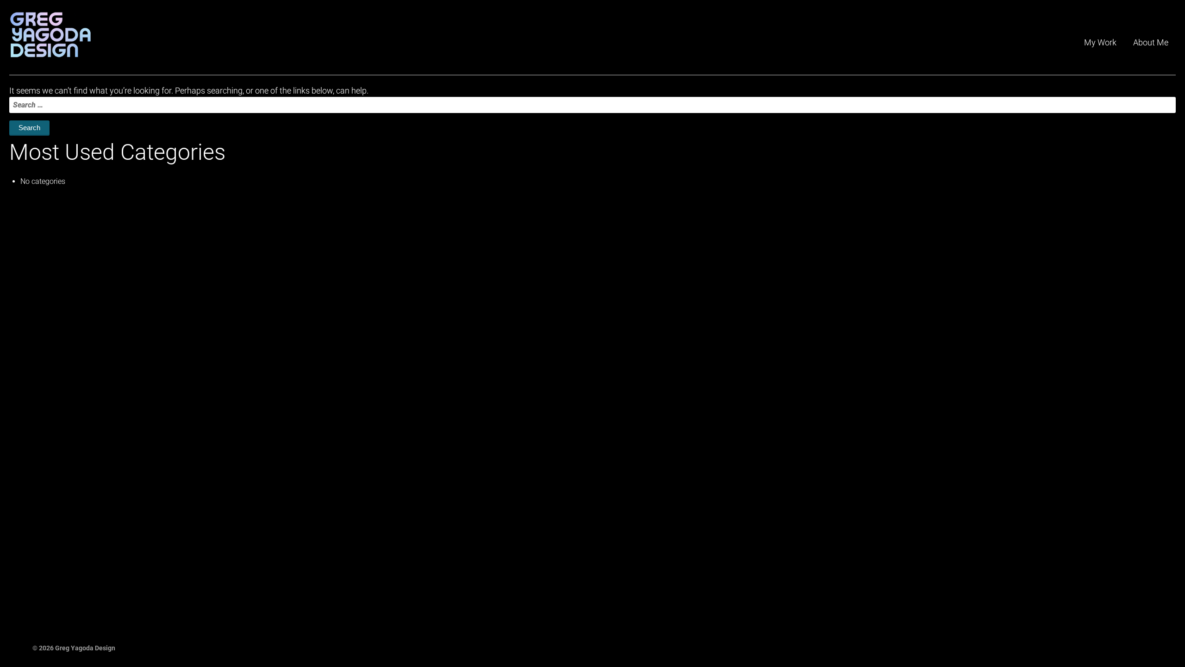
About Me (1150, 42)
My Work (1100, 42)
